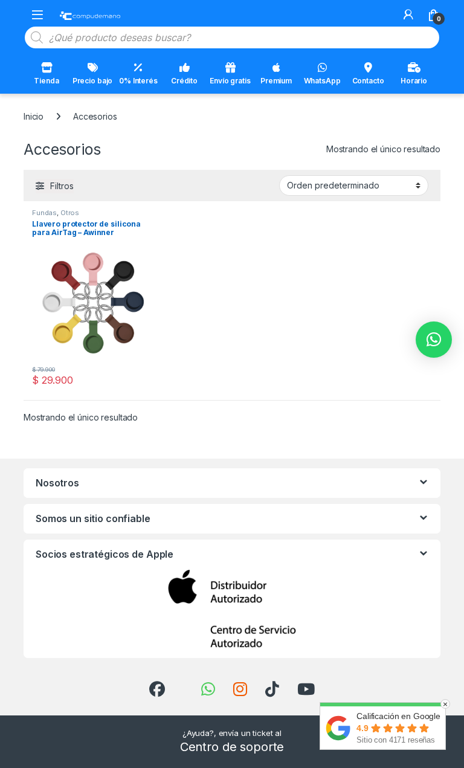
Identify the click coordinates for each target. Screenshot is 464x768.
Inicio (34, 116)
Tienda (46, 80)
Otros (69, 212)
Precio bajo (92, 80)
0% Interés (138, 80)
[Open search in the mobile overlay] (232, 37)
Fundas (44, 212)
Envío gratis (230, 80)
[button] (434, 339)
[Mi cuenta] (408, 14)
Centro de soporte (232, 747)
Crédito (184, 80)
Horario (414, 80)
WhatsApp (322, 80)
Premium (276, 80)
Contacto (368, 80)
